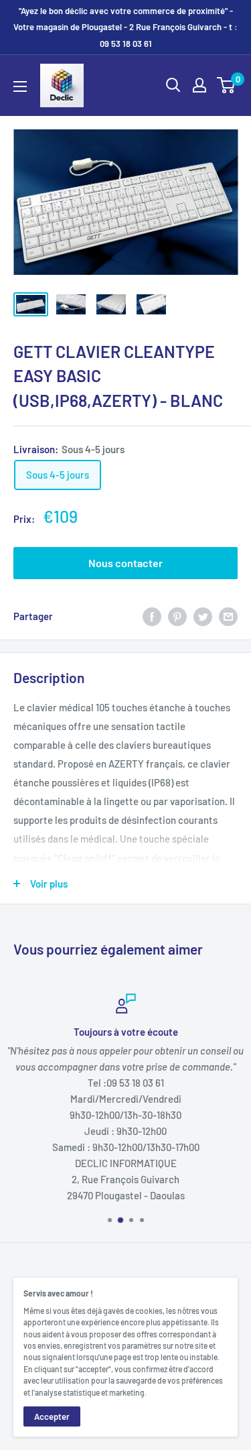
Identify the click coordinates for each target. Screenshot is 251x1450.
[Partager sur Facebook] (152, 616)
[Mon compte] (199, 85)
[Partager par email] (228, 616)
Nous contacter (125, 562)
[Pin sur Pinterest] (177, 616)
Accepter (52, 1416)
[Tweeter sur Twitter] (202, 616)
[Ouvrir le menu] (20, 86)
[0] (226, 85)
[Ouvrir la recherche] (173, 85)
